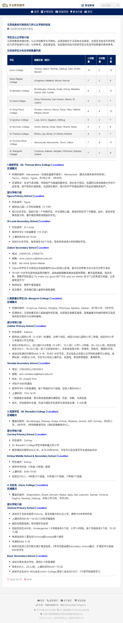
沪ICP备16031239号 (46, 610)
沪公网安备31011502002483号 (74, 610)
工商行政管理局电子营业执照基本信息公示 (62, 614)
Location (58, 164)
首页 (36, 11)
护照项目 (48, 11)
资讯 (89, 11)
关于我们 (67, 600)
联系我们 (53, 600)
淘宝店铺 (81, 600)
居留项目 (63, 11)
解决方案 (77, 11)
